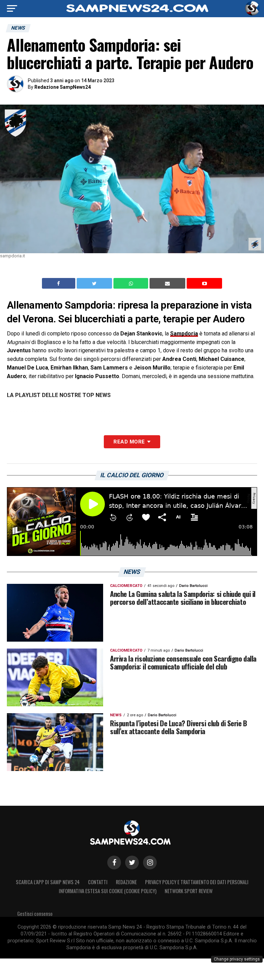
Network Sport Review (188, 891)
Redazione (126, 882)
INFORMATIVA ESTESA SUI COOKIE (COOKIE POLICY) (107, 891)
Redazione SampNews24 (62, 87)
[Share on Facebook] (59, 283)
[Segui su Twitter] (132, 862)
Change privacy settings (237, 959)
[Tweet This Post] (95, 283)
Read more (129, 442)
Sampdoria (184, 333)
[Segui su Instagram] (150, 862)
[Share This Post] (131, 283)
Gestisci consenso (35, 913)
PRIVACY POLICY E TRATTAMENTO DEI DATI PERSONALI (197, 882)
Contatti (98, 882)
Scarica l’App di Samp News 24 (48, 882)
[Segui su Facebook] (114, 862)
